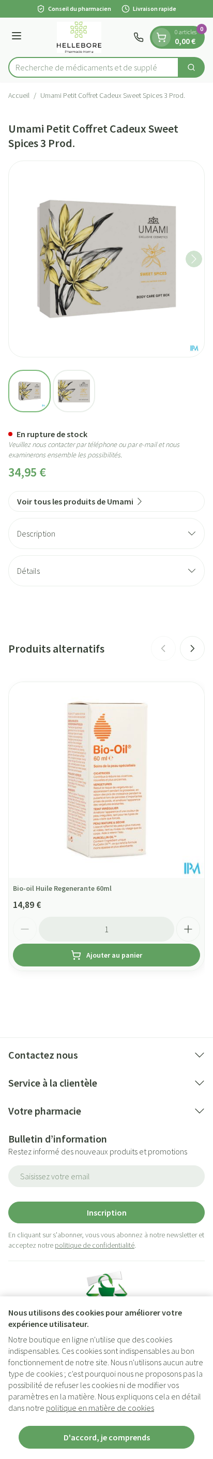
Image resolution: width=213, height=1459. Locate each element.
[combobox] (93, 67)
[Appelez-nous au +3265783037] (138, 37)
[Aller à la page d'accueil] (79, 37)
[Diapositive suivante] (192, 648)
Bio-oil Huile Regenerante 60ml (62, 888)
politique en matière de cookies (100, 1408)
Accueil (18, 95)
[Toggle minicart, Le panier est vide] (161, 37)
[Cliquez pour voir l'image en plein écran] (106, 259)
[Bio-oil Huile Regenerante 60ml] (106, 780)
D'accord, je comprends (107, 1437)
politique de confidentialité (94, 1245)
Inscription (107, 1212)
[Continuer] (194, 259)
